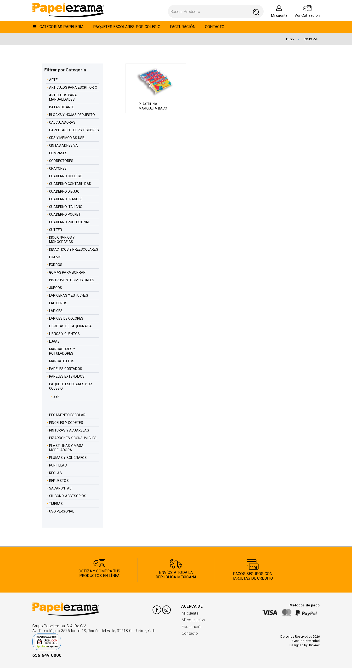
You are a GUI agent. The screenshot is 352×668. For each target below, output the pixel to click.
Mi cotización (193, 620)
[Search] (256, 11)
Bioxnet (314, 645)
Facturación (192, 626)
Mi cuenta (190, 613)
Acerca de (192, 606)
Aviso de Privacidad (305, 641)
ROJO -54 (310, 39)
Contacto (190, 633)
